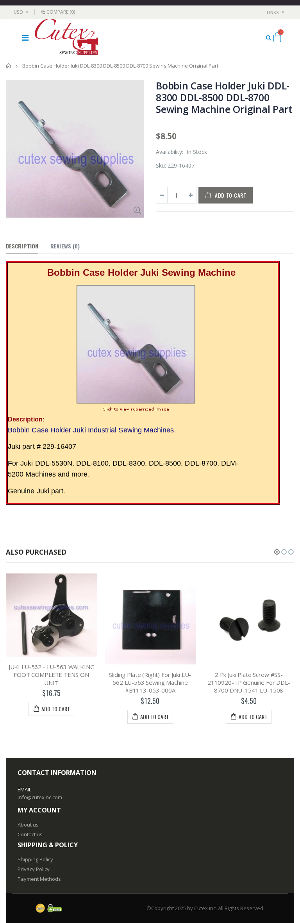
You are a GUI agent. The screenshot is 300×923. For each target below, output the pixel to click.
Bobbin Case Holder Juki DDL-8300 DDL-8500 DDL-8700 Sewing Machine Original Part (224, 97)
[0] (277, 38)
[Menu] (25, 37)
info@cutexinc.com (40, 797)
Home (9, 65)
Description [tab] (22, 246)
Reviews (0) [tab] (65, 246)
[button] (276, 552)
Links (273, 12)
